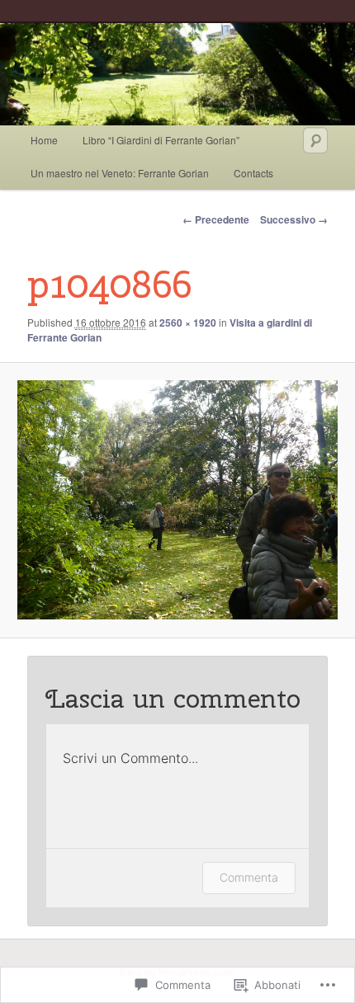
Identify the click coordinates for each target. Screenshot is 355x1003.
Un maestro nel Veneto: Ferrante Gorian (120, 173)
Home (44, 140)
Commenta (249, 877)
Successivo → (294, 219)
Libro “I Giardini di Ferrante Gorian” (161, 140)
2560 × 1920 (187, 322)
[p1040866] (177, 499)
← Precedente (215, 219)
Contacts (253, 173)
